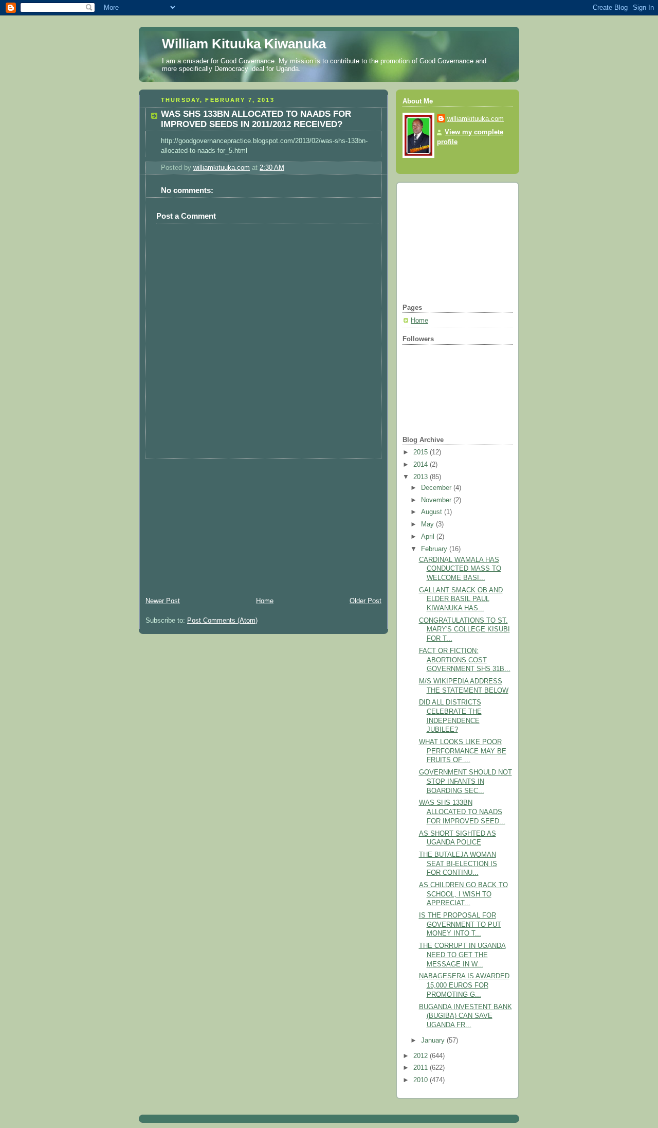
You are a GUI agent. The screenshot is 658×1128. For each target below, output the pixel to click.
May (428, 524)
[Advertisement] (216, 523)
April (428, 536)
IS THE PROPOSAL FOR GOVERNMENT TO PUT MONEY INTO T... (460, 924)
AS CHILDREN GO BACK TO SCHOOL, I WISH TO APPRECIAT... (463, 894)
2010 (421, 1080)
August (432, 512)
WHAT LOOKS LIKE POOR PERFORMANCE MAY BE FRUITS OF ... (462, 751)
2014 (421, 464)
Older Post (365, 601)
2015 (421, 452)
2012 (421, 1056)
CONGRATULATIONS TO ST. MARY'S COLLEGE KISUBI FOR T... (464, 629)
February (435, 549)
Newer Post (162, 601)
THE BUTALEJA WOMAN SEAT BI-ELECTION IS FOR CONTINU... (458, 863)
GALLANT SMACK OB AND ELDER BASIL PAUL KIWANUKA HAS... (461, 599)
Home (264, 601)
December (437, 487)
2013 (421, 477)
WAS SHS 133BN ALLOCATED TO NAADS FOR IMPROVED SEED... (462, 811)
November (437, 500)
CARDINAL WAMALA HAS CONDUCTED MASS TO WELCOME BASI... (460, 568)
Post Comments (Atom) (222, 620)
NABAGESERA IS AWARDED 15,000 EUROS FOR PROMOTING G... (464, 985)
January (434, 1040)
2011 (421, 1067)
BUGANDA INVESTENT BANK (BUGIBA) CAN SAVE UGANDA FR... (465, 1016)
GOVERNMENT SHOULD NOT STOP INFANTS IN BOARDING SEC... (465, 781)
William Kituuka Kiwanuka (244, 43)
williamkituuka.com (475, 118)
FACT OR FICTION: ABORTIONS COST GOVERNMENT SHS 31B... (464, 660)
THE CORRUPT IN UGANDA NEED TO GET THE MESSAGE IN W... (462, 954)
